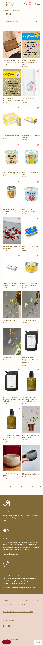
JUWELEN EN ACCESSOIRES (12, 604)
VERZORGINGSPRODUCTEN (12, 611)
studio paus (16, 639)
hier (18, 554)
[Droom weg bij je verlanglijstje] (30, 3)
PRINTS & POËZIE (27, 611)
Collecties (14, 10)
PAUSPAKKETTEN (8, 608)
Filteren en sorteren (11, 21)
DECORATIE (25, 608)
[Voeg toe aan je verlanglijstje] (19, 33)
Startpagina (6, 10)
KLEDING (6, 601)
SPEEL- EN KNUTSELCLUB (30, 601)
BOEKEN (24, 604)
